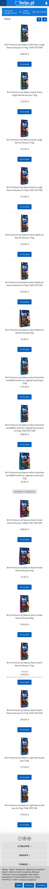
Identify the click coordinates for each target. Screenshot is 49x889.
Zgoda (18, 885)
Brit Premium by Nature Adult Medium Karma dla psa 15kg (24, 236)
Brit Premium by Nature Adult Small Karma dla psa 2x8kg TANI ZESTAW (24, 521)
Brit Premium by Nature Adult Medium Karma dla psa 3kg (24, 331)
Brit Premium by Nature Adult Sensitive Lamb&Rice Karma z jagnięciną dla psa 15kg (24, 380)
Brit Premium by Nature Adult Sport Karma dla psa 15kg (24, 664)
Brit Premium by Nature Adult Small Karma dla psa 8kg (24, 616)
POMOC (24, 864)
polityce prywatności (28, 879)
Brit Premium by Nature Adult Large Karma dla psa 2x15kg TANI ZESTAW (25, 189)
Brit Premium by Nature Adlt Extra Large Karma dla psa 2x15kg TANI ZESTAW (24, 46)
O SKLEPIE (24, 846)
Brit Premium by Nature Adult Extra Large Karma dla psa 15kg (24, 93)
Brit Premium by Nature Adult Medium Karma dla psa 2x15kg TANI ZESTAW (24, 284)
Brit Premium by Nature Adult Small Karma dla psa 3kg (24, 569)
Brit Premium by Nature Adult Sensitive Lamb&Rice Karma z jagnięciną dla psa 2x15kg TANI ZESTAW (24, 427)
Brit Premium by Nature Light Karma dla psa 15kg (24, 759)
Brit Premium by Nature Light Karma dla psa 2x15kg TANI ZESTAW (24, 807)
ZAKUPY (24, 855)
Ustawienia (41, 885)
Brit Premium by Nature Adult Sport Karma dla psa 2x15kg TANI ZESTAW (25, 711)
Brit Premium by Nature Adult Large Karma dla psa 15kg (24, 141)
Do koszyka (24, 64)
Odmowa (29, 885)
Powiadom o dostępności (24, 491)
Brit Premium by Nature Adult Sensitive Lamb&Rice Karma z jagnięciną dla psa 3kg (24, 475)
